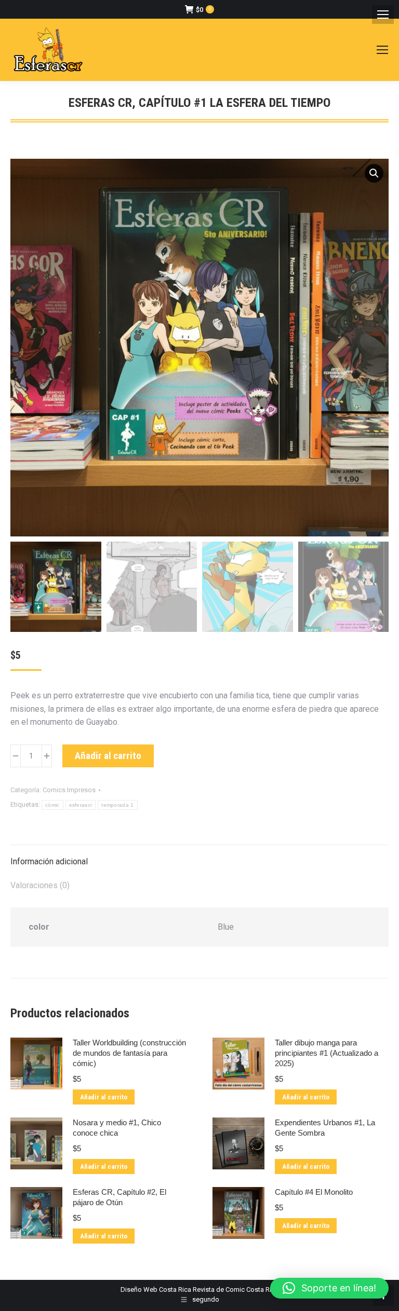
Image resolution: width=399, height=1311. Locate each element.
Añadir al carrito (108, 756)
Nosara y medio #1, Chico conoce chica (117, 1127)
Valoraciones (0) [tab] (40, 885)
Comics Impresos (69, 790)
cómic (52, 805)
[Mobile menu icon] (383, 14)
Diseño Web (139, 1289)
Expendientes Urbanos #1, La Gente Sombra (325, 1127)
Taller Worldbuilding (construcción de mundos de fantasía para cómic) (129, 1053)
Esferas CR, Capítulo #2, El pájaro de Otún (119, 1197)
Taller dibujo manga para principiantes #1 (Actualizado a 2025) (326, 1053)
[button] (374, 173)
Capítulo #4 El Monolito (314, 1192)
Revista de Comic (219, 1289)
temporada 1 (117, 805)
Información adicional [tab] (49, 861)
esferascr (80, 805)
